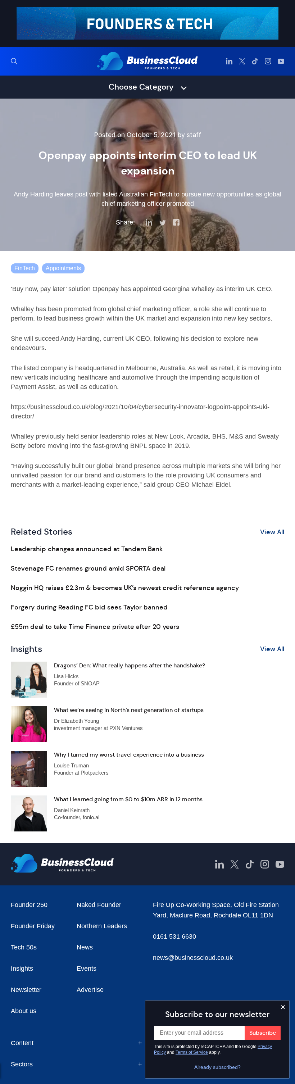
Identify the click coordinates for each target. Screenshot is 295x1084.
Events (86, 968)
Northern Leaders (102, 926)
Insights (22, 968)
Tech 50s (24, 947)
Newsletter (26, 989)
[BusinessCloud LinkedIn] (229, 61)
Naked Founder (99, 904)
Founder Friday (33, 926)
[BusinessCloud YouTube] (281, 61)
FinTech (24, 268)
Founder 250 (29, 904)
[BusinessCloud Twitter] (242, 61)
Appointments (63, 268)
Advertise (90, 989)
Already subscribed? (217, 1067)
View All (272, 532)
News (85, 947)
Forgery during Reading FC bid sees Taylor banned (89, 607)
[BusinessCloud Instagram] (268, 61)
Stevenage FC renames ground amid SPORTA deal (88, 568)
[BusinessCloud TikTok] (255, 61)
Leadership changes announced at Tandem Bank (87, 549)
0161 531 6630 (174, 936)
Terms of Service (192, 1052)
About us (23, 1011)
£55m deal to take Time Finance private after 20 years (95, 627)
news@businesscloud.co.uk (193, 957)
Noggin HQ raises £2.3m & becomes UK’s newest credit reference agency (125, 588)
